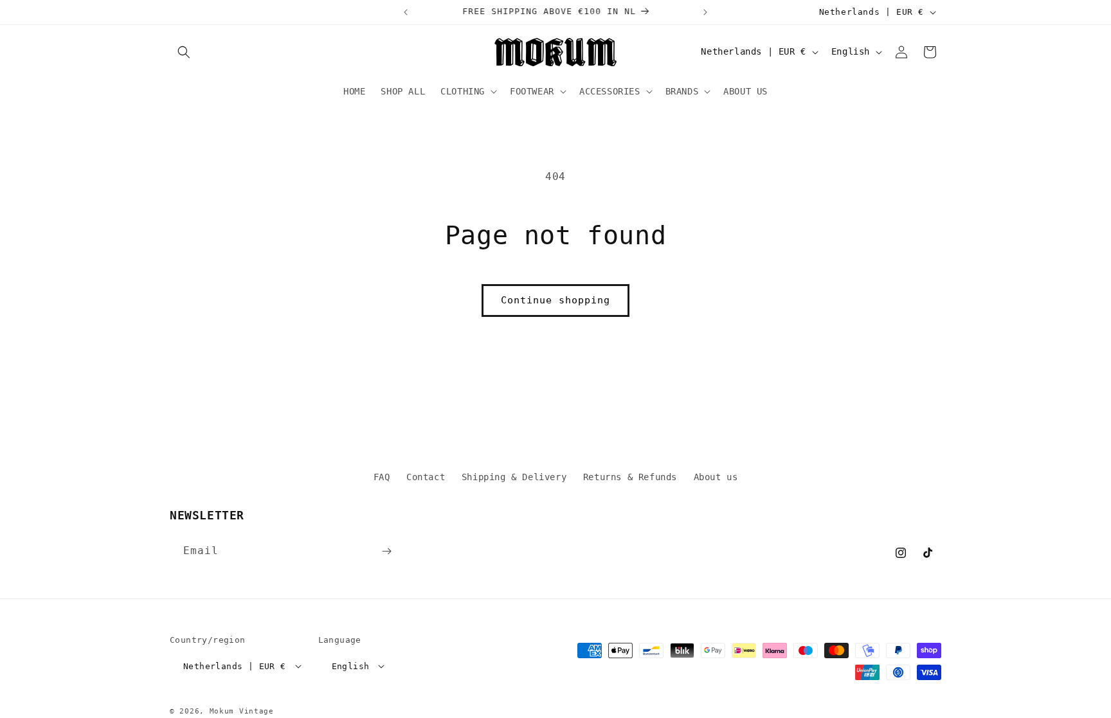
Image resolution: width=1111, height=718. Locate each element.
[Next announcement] (705, 12)
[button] (184, 52)
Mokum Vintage (242, 711)
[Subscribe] (386, 551)
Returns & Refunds (630, 477)
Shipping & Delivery (514, 477)
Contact (425, 477)
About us (716, 477)
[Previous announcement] (406, 12)
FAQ (382, 477)
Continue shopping (555, 300)
